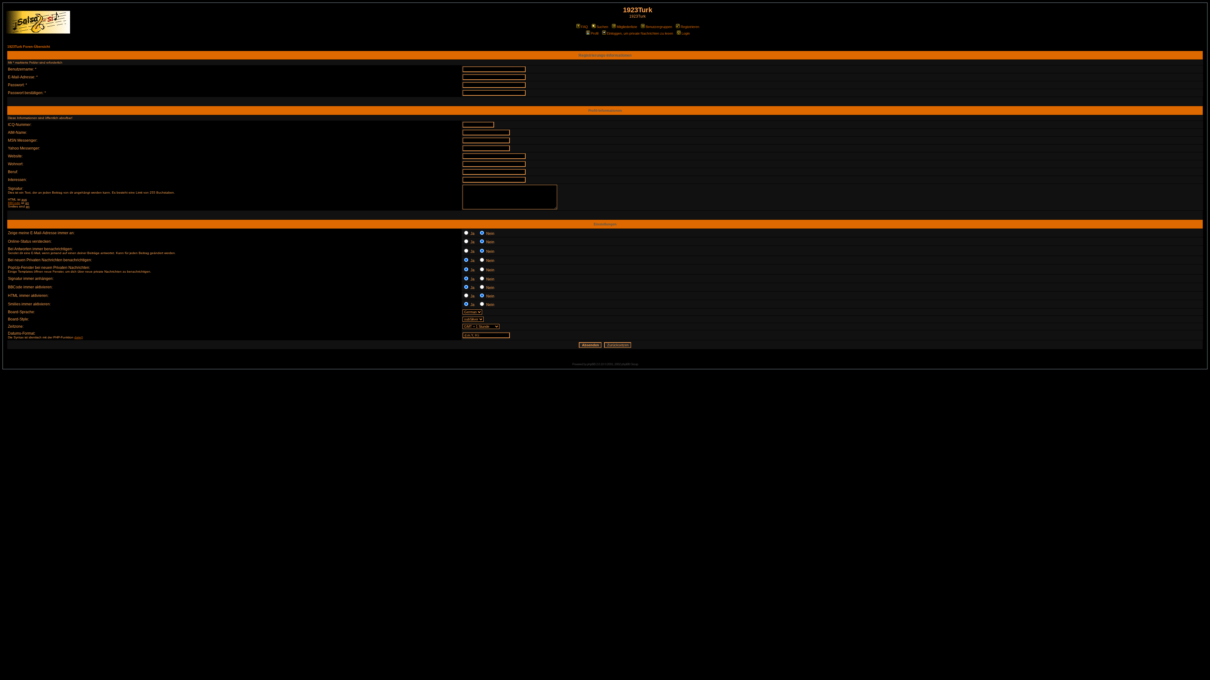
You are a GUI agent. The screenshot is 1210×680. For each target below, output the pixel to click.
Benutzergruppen (659, 27)
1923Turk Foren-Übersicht (28, 46)
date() (78, 337)
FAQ (584, 27)
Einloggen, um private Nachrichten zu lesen (640, 33)
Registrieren (690, 27)
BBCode (14, 203)
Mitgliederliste (627, 27)
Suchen (602, 27)
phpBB (591, 364)
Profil (594, 33)
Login (686, 33)
